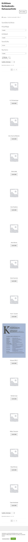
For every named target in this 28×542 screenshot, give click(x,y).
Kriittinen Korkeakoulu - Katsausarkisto (9, 6)
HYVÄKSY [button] (13, 538)
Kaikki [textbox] (3, 30)
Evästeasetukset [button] (6, 538)
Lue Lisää (14, 103)
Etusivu (4, 17)
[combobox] (14, 30)
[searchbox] (9, 45)
